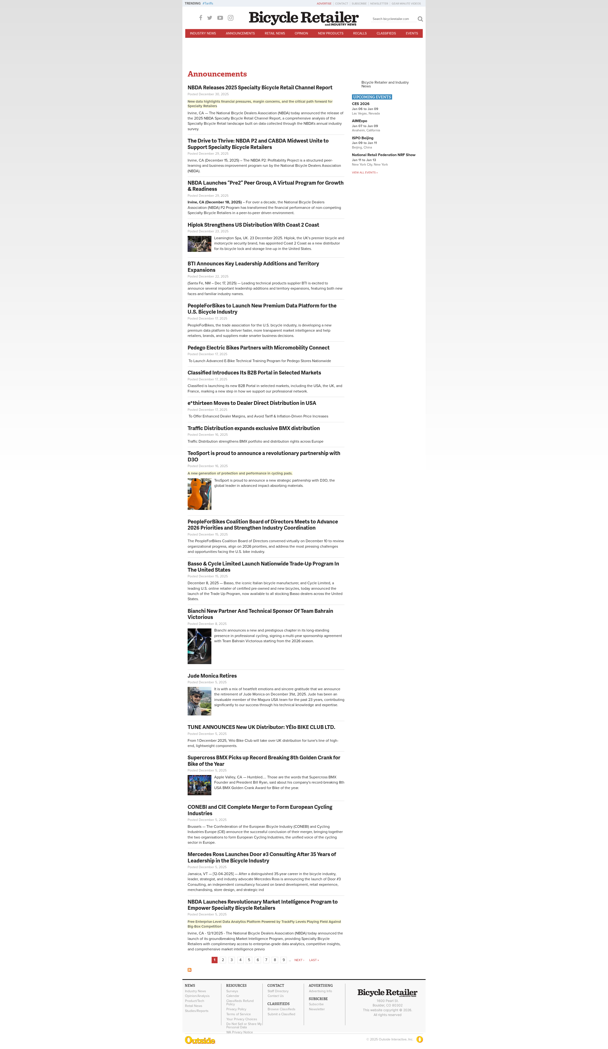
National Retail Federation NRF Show (383, 155)
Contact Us (276, 996)
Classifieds (386, 33)
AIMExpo (359, 121)
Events (412, 33)
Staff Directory (278, 991)
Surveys (232, 991)
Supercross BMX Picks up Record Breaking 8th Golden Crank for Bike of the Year (264, 760)
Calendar (232, 996)
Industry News (203, 33)
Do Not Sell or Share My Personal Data (244, 1025)
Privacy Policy (236, 1009)
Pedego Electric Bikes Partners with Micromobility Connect (259, 347)
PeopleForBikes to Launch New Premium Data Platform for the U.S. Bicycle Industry (262, 308)
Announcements (240, 33)
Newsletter (379, 3)
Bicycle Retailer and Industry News (385, 84)
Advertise (324, 3)
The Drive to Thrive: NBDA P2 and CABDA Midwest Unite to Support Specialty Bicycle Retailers (258, 143)
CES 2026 (361, 103)
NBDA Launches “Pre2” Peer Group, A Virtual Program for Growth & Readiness (266, 185)
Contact (341, 3)
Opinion (301, 33)
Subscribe (359, 3)
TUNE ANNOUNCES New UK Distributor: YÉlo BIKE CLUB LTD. (261, 727)
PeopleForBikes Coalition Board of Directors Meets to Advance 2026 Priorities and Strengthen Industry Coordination (263, 524)
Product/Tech (194, 1001)
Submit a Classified (281, 1014)
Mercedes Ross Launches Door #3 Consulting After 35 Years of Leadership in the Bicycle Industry (262, 857)
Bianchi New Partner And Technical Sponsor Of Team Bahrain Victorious (260, 614)
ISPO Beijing (362, 138)
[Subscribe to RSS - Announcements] (189, 970)
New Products (330, 33)
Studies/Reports (197, 1011)
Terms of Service (238, 1014)
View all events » (365, 172)
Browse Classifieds (281, 1009)
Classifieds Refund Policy (240, 1002)
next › (299, 960)
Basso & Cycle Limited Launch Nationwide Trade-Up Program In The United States (263, 566)
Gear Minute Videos (406, 3)
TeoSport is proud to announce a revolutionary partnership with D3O (264, 456)
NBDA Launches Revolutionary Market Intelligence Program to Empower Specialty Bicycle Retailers (263, 904)
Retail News (275, 33)
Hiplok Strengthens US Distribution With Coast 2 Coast (253, 224)
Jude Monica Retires (212, 675)
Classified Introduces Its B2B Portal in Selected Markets (254, 372)
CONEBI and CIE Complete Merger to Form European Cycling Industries (260, 810)
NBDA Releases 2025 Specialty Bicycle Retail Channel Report (260, 87)
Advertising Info (320, 991)
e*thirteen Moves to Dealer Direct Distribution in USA (252, 403)
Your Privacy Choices (241, 1019)
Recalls (360, 33)
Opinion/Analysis (197, 996)
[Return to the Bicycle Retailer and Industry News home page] (304, 24)
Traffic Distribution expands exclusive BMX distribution (254, 428)
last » (314, 960)
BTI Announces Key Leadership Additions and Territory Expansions (253, 266)
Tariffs (208, 3)
